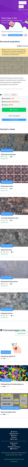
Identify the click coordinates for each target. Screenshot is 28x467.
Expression (14, 443)
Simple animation (10, 455)
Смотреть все (21, 333)
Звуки (14, 437)
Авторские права (8, 459)
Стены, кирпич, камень (15, 35)
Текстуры (15, 439)
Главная (3, 31)
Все (4, 35)
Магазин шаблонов (14, 447)
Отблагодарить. (14, 119)
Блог (14, 445)
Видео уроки (14, 433)
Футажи (14, 435)
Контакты (15, 448)
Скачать (15, 109)
